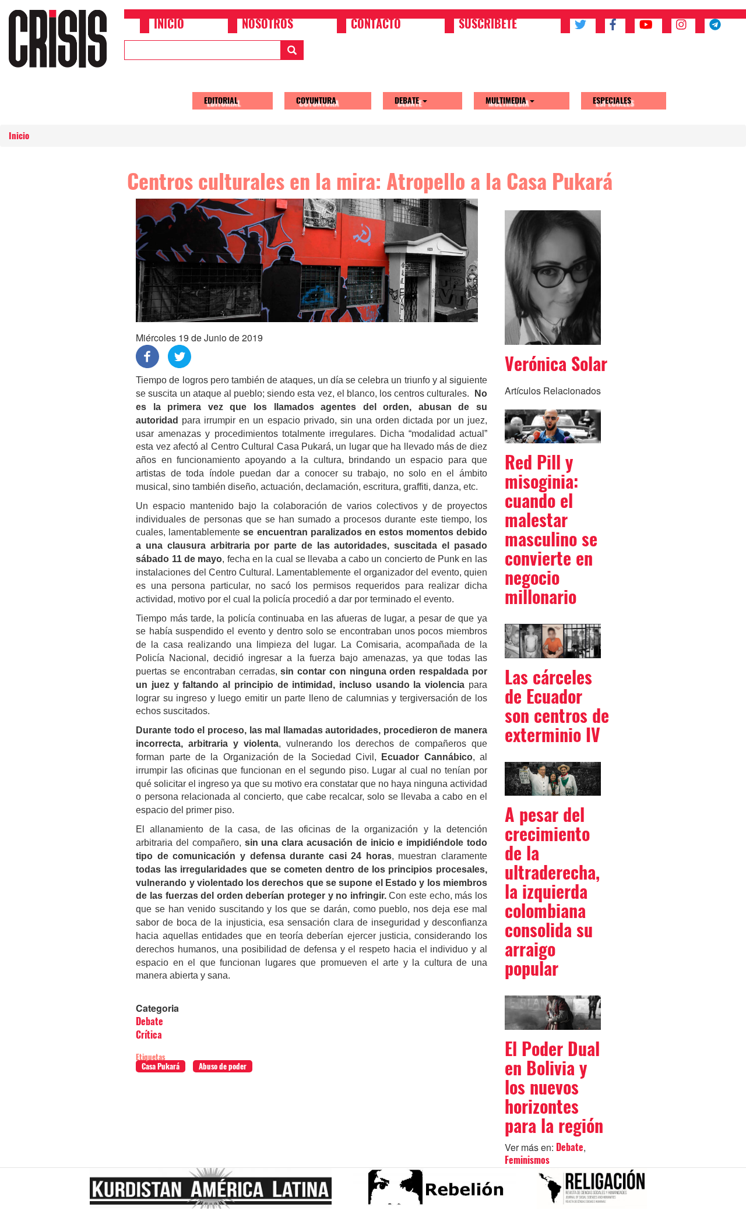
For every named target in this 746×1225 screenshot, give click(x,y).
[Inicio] (62, 38)
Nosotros (267, 25)
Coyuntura (316, 100)
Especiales (612, 100)
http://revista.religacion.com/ (596, 1193)
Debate (408, 100)
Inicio (169, 25)
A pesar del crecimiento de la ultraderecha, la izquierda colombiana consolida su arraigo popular (552, 891)
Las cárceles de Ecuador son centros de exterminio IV (557, 706)
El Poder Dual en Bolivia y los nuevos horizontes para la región (554, 1087)
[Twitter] (179, 356)
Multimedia (507, 100)
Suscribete (488, 25)
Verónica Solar (556, 364)
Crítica (149, 1035)
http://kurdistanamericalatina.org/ (215, 1193)
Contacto (376, 25)
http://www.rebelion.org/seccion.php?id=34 (439, 1193)
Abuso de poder (223, 1066)
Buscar (292, 50)
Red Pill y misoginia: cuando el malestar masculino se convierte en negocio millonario (551, 529)
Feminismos (527, 1160)
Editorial (221, 100)
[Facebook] (147, 356)
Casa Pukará (161, 1066)
